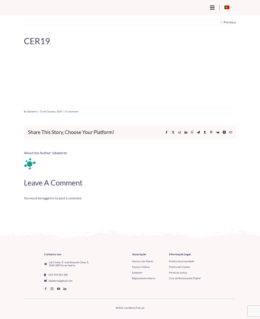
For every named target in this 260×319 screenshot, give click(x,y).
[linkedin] (64, 288)
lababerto (32, 111)
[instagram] (52, 288)
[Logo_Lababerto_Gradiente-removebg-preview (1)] (48, 6)
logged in (48, 198)
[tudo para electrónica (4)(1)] (215, 262)
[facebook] (45, 288)
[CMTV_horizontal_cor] (215, 254)
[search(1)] (200, 7)
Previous (230, 22)
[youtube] (58, 288)
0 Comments (72, 111)
